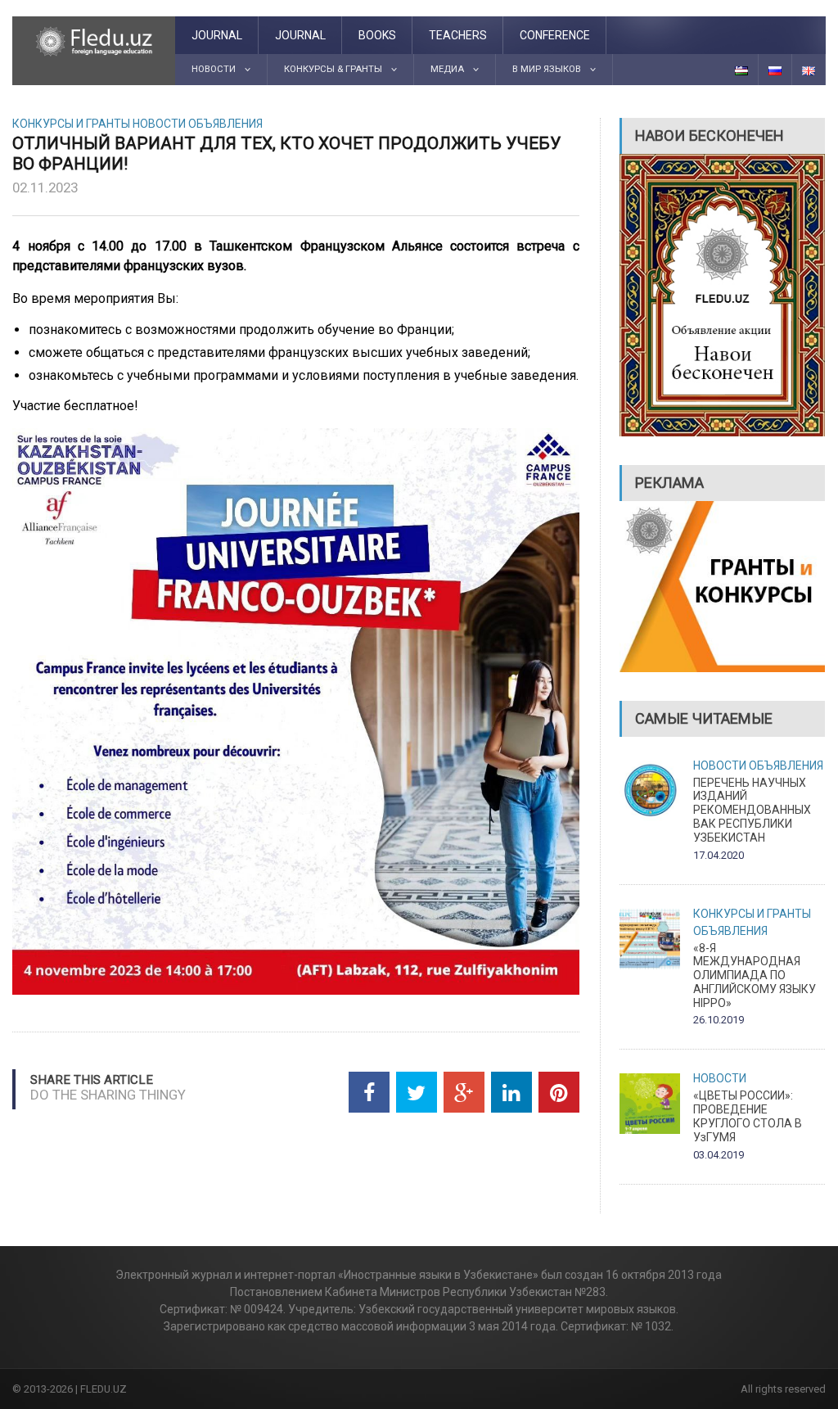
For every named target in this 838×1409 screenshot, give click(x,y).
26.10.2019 (718, 1020)
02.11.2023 (45, 187)
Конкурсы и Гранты (71, 123)
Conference (555, 35)
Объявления (225, 123)
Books (377, 35)
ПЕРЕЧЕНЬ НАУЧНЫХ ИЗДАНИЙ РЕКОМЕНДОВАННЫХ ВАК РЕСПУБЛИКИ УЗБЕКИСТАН (752, 810)
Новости (159, 123)
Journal (216, 35)
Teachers (458, 35)
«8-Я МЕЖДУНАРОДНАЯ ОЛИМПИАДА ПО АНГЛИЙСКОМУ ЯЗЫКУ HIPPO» (754, 975)
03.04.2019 (718, 1155)
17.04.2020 (718, 855)
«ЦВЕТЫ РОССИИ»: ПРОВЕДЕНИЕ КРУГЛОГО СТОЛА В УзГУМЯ (747, 1116)
